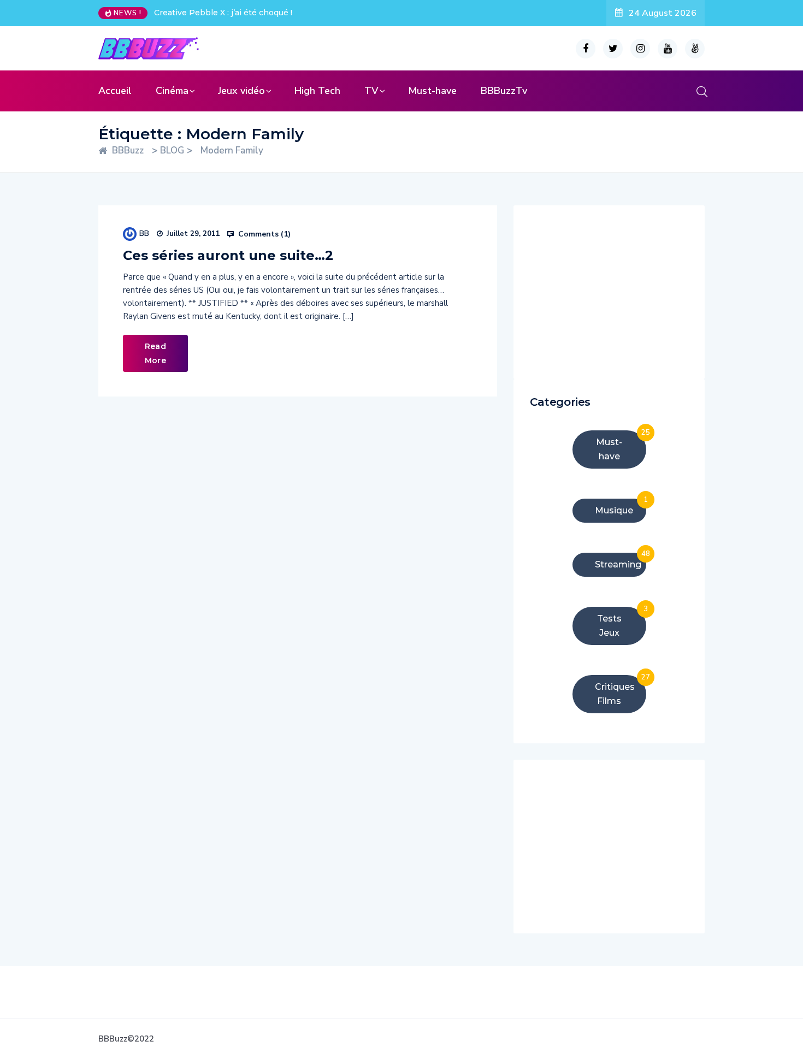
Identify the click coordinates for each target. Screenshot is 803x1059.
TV (371, 90)
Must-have (432, 90)
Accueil (115, 90)
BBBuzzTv (504, 90)
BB (144, 233)
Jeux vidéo (241, 90)
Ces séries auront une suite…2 (228, 255)
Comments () (263, 234)
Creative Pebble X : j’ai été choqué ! (223, 12)
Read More (155, 353)
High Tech (317, 90)
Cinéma (172, 90)
